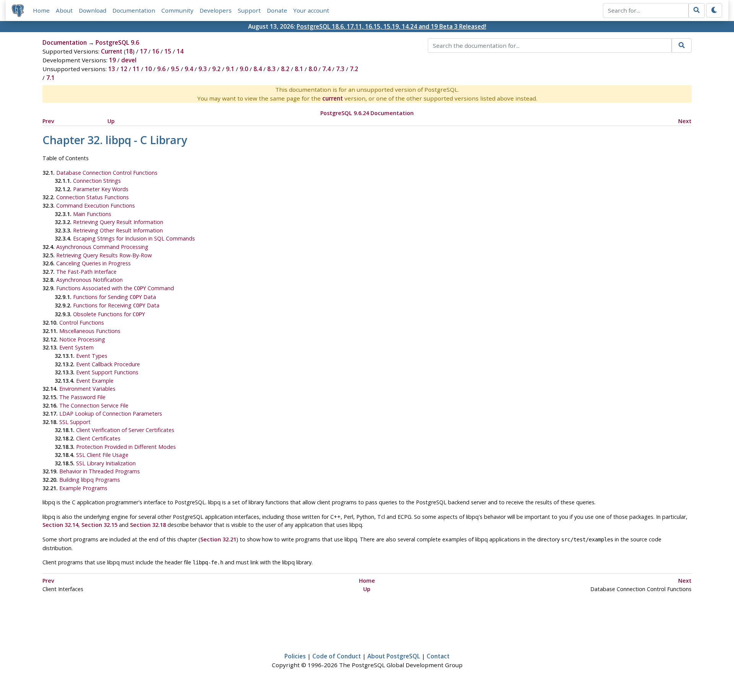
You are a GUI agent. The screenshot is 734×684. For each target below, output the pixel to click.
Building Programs (89, 479)
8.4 (257, 69)
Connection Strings (97, 180)
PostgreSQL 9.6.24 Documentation (367, 113)
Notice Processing (82, 339)
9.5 (175, 69)
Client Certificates (98, 438)
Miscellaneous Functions (89, 331)
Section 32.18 (148, 524)
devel (128, 60)
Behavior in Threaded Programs (99, 471)
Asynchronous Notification (89, 279)
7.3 (340, 69)
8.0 (313, 69)
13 (111, 69)
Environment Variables (87, 388)
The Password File (82, 397)
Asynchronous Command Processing (102, 246)
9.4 (189, 69)
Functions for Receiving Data (116, 305)
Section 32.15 (99, 524)
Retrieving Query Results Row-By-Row (104, 255)
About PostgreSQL (393, 656)
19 (112, 60)
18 (129, 51)
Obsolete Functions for (109, 314)
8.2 (285, 69)
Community (177, 10)
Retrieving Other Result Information (118, 230)
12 (123, 69)
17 (143, 51)
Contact (438, 656)
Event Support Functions (107, 372)
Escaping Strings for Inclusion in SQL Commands (134, 238)
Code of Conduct (336, 656)
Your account (311, 10)
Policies (295, 656)
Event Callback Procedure (108, 364)
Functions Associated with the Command (115, 288)
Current (111, 51)
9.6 (161, 69)
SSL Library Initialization (106, 463)
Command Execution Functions (95, 205)
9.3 (202, 69)
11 (136, 69)
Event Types (91, 355)
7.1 (50, 77)
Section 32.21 (218, 539)
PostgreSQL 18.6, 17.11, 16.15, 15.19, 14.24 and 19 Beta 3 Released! (391, 26)
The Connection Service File (93, 405)
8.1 (299, 69)
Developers (216, 10)
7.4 (326, 69)
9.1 (230, 69)
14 (180, 51)
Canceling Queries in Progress (93, 263)
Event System (76, 347)
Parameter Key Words (100, 189)
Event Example (95, 380)
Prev (48, 121)
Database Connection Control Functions (107, 172)
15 (167, 51)
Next (685, 121)
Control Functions (81, 322)
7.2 (354, 69)
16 (155, 51)
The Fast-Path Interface (86, 271)
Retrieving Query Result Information (118, 222)
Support (249, 10)
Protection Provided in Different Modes (126, 446)
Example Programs (83, 488)
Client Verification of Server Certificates (125, 430)
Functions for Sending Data (114, 297)
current (332, 98)
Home (41, 10)
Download (92, 10)
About (64, 10)
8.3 (271, 69)
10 (148, 69)
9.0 (244, 69)
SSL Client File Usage (102, 454)
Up (111, 121)
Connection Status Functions (92, 197)
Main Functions (92, 214)
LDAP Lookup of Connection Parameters (110, 413)
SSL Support (75, 422)
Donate (277, 10)
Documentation (133, 10)
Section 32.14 (60, 524)
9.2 (216, 69)
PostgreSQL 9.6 (117, 42)
